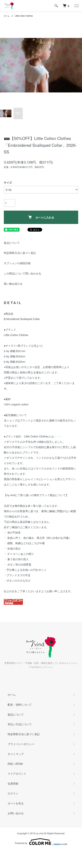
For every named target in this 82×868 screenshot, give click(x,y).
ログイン (13, 793)
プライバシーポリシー (21, 744)
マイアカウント (17, 773)
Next (77, 65)
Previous (4, 65)
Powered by (21, 843)
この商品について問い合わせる (22, 273)
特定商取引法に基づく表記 (20, 253)
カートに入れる (44, 217)
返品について (12, 243)
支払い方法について (20, 724)
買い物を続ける (13, 284)
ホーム (7, 15)
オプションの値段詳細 (17, 263)
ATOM (19, 764)
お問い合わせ (16, 813)
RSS (10, 764)
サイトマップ (16, 754)
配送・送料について (20, 704)
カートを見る (16, 803)
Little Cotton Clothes (24, 15)
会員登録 (13, 783)
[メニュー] (76, 5)
